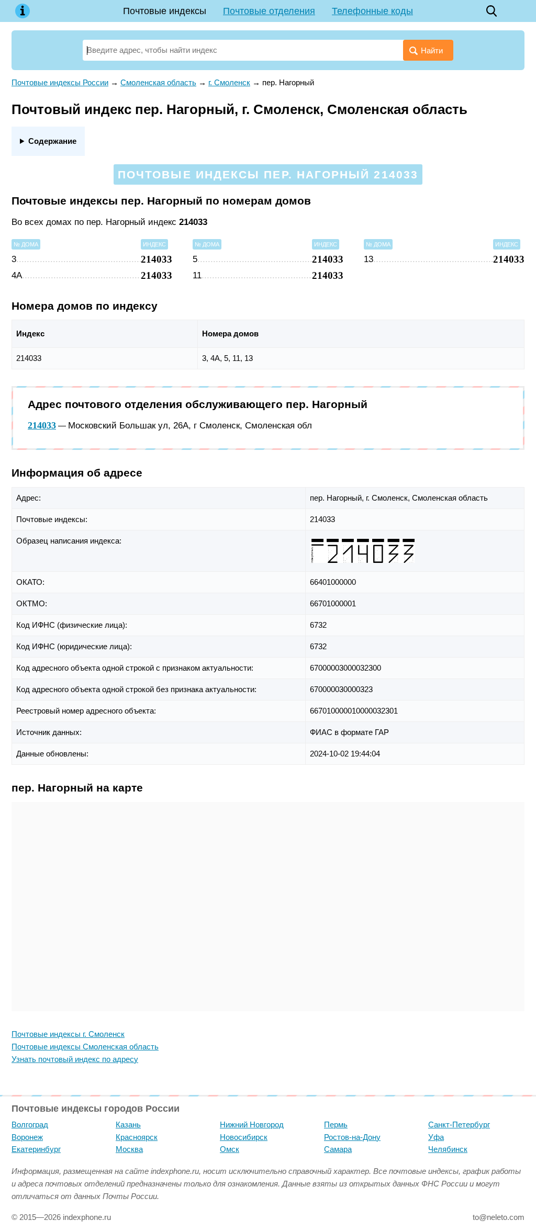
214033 (42, 425)
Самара (338, 1149)
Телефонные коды (372, 11)
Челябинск (447, 1149)
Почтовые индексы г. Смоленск (68, 1034)
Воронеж (27, 1137)
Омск (229, 1149)
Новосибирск (243, 1137)
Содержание (52, 141)
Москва (129, 1149)
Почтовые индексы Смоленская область (85, 1046)
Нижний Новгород (252, 1124)
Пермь (336, 1124)
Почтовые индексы (164, 11)
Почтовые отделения (269, 11)
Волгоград (30, 1124)
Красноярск (137, 1137)
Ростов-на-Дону (352, 1137)
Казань (128, 1124)
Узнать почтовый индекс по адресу (75, 1059)
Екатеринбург (36, 1149)
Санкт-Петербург (459, 1124)
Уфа (436, 1137)
